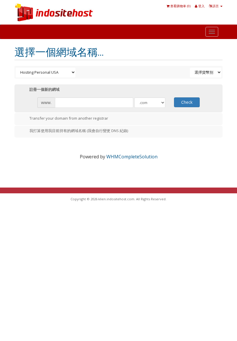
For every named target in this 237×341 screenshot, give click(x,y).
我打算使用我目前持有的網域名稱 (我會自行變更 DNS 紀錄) (78, 131)
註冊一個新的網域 (44, 89)
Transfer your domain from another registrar (68, 118)
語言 (216, 6)
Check (186, 102)
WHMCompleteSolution (132, 156)
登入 (201, 6)
